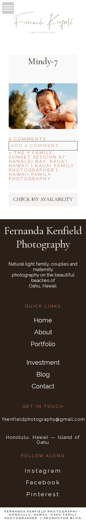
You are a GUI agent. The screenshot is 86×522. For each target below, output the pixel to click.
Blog (43, 374)
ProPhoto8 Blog (62, 518)
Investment (43, 362)
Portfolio (43, 344)
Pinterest (43, 494)
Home (43, 320)
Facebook (43, 482)
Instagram (43, 470)
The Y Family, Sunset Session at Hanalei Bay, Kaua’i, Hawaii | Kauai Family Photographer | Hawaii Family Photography (41, 165)
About (43, 332)
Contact (43, 386)
